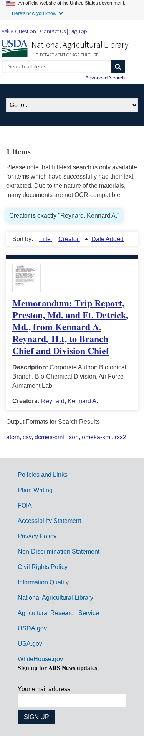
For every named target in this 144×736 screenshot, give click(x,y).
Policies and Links (43, 474)
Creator (69, 239)
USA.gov (30, 643)
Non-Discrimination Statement (58, 551)
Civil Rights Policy (43, 567)
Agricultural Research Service (58, 613)
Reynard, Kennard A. (69, 401)
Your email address (44, 689)
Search (118, 66)
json (73, 437)
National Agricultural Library (80, 44)
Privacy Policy (37, 536)
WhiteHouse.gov (40, 659)
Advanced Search (105, 78)
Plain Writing (35, 490)
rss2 (120, 437)
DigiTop (78, 31)
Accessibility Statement (49, 521)
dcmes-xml (49, 437)
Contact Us (53, 31)
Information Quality (43, 582)
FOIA (25, 505)
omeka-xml (97, 437)
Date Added (107, 239)
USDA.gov (32, 628)
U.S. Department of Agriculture (64, 55)
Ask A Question (19, 31)
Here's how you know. (34, 13)
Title (45, 239)
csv (27, 437)
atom (13, 437)
